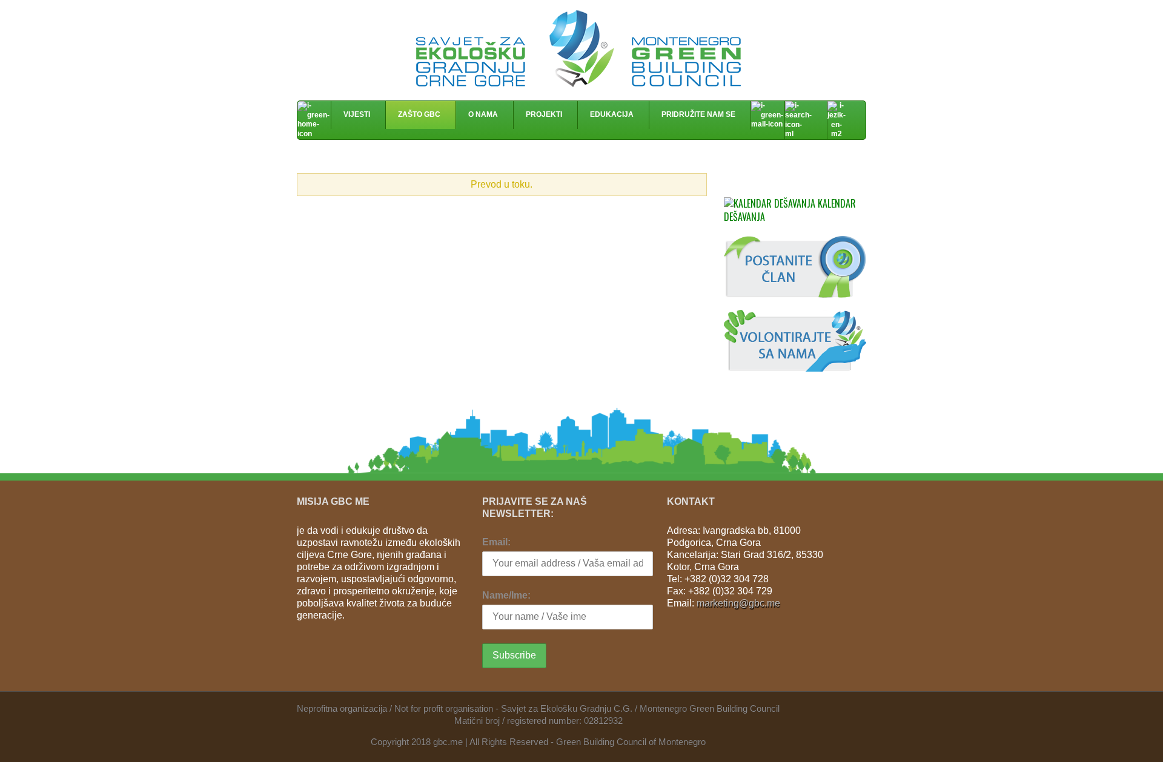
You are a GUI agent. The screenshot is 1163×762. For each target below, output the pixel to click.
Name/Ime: (506, 595)
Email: (496, 542)
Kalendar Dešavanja (790, 210)
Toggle (687, 185)
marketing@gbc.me (738, 603)
